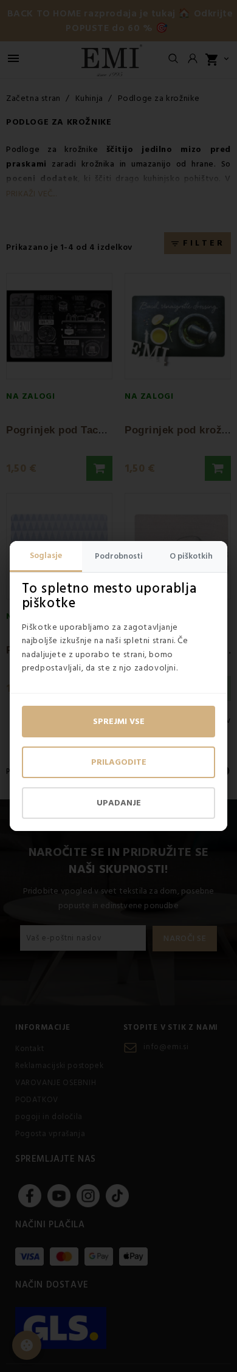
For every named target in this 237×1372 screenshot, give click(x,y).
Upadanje (119, 803)
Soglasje (46, 555)
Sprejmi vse (119, 721)
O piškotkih (191, 556)
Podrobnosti (119, 556)
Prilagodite (118, 762)
